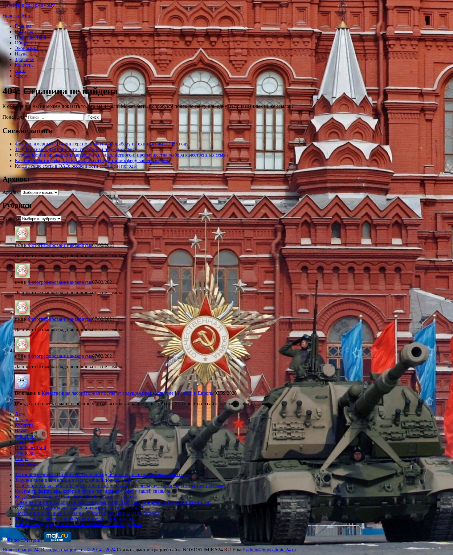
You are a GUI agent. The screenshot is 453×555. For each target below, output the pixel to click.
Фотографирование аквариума (60, 245)
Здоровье (24, 59)
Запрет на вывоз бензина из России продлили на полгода (75, 518)
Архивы (11, 192)
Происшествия (30, 37)
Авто (20, 70)
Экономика (27, 48)
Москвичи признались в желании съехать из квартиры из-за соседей (87, 513)
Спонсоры (26, 452)
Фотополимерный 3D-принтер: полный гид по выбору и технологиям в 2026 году (102, 143)
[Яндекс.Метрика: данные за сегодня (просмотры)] (22, 540)
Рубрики (11, 218)
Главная (23, 26)
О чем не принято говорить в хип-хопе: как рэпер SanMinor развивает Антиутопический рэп (113, 502)
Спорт (21, 76)
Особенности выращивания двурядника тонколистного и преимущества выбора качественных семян (121, 154)
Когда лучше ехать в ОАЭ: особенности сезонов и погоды (76, 166)
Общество (25, 42)
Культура (24, 64)
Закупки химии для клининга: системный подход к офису (76, 149)
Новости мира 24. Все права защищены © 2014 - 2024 (59, 549)
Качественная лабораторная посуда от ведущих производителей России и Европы (128, 393)
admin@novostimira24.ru (271, 549)
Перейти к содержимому (28, 5)
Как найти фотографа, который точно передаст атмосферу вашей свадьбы (92, 160)
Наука (21, 53)
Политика (25, 31)
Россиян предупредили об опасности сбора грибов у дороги (78, 524)
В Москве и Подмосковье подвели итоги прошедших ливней (79, 507)
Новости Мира (18, 15)
